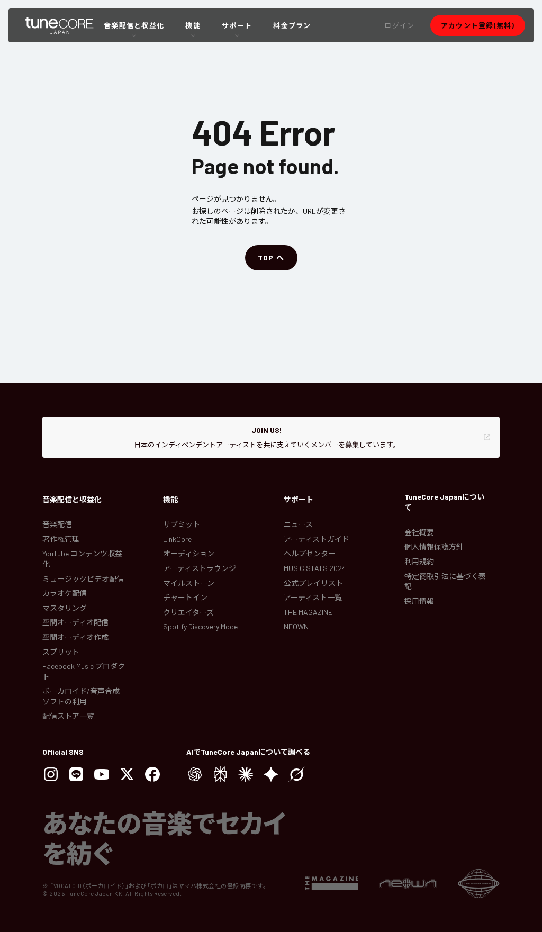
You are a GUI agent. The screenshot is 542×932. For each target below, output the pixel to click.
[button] (399, 25)
